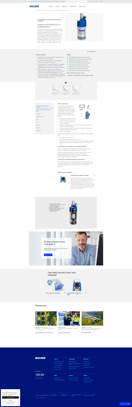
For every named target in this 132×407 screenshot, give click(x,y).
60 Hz (37, 122)
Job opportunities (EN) (88, 379)
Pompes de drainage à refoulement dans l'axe (61, 10)
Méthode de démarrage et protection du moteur (43, 110)
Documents (38, 127)
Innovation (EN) (57, 367)
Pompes (42, 10)
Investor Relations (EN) (42, 1)
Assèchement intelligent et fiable (79, 175)
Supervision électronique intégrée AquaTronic (42, 106)
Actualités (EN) (57, 377)
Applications (64, 6)
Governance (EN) (72, 368)
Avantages (38, 113)
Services (57, 6)
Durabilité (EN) (73, 6)
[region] (10, 397)
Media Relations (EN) (50, 1)
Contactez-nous (48, 254)
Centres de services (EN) (89, 367)
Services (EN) (86, 365)
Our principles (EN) (88, 381)
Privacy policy (10, 395)
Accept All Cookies (10, 397)
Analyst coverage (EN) (73, 379)
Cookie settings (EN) (88, 395)
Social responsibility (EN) (74, 366)
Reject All (10, 400)
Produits (51, 6)
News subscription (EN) (59, 379)
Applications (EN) (87, 363)
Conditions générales (39, 395)
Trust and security (47, 395)
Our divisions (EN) (58, 365)
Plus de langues (91, 51)
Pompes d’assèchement (49, 10)
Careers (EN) (62, 1)
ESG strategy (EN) (73, 361)
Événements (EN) (57, 369)
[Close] (19, 391)
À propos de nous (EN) (33, 1)
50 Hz (37, 119)
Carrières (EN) (87, 377)
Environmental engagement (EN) (74, 364)
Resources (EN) (82, 6)
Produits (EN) (86, 361)
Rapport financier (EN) (73, 377)
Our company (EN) (58, 363)
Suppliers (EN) (57, 1)
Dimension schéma (39, 116)
